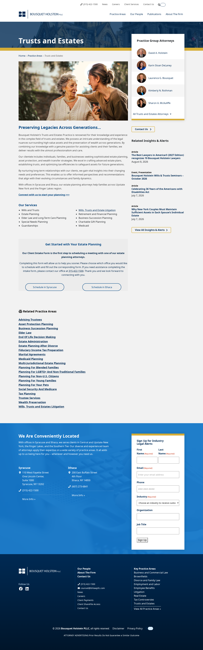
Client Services (131, 4)
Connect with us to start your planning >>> (44, 194)
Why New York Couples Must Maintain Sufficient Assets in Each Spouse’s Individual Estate (158, 212)
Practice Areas (118, 14)
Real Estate (140, 595)
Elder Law (25, 332)
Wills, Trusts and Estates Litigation (41, 406)
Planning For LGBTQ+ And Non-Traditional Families (52, 372)
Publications (154, 14)
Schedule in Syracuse (45, 287)
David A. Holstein (157, 53)
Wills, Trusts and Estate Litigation (97, 210)
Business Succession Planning (38, 328)
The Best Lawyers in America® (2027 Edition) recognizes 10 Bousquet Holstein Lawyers (158, 156)
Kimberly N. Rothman (160, 90)
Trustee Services (29, 398)
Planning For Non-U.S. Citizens (39, 376)
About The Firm (174, 14)
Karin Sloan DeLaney (159, 65)
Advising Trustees (30, 319)
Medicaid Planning (31, 359)
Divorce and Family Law (147, 580)
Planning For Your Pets (34, 385)
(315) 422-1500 (90, 4)
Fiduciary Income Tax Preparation (41, 350)
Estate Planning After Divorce (38, 346)
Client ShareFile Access (88, 604)
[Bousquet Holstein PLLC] (41, 14)
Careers (116, 4)
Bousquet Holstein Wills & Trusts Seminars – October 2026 (158, 177)
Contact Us (148, 4)
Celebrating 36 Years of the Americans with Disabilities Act (157, 190)
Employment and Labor (147, 584)
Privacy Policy (135, 628)
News (105, 4)
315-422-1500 (76, 271)
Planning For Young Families (37, 380)
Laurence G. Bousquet (160, 78)
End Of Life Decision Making (37, 337)
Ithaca (72, 468)
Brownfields (140, 576)
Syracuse (24, 468)
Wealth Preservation (32, 402)
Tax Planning (27, 393)
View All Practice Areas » (147, 608)
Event (134, 172)
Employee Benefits (144, 588)
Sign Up (142, 540)
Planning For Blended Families (39, 367)
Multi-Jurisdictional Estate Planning (42, 363)
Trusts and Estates (144, 603)
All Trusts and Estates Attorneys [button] (151, 114)
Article (135, 151)
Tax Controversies (144, 599)
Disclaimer (118, 628)
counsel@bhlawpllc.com (92, 588)
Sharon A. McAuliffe (159, 103)
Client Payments (85, 600)
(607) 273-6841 (80, 486)
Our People (136, 14)
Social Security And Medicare (38, 389)
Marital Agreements (32, 354)
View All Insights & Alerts (150, 230)
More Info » (28, 499)
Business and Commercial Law (151, 572)
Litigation (139, 592)
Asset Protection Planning (36, 324)
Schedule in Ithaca (102, 287)
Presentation (145, 172)
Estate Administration (33, 341)
